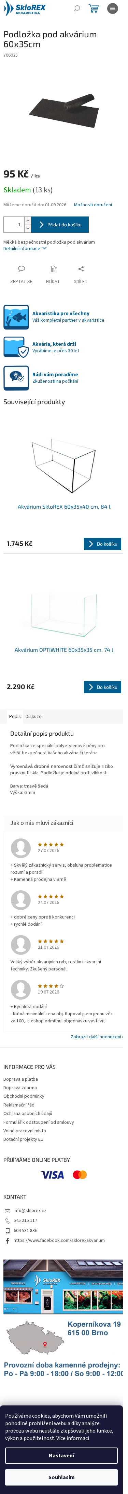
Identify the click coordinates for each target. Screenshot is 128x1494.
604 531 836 (25, 1230)
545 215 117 (25, 1220)
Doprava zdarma (20, 1087)
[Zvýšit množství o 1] (27, 221)
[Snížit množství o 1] (27, 228)
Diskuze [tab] (34, 716)
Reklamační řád (18, 1105)
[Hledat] (77, 8)
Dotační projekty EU (23, 1139)
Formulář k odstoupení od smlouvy (38, 1122)
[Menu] (112, 8)
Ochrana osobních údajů (27, 1113)
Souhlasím (61, 1477)
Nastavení (61, 1455)
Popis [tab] (15, 716)
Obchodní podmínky (23, 1096)
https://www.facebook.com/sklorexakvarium (59, 1240)
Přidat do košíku (64, 224)
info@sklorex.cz (30, 1210)
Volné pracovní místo (24, 1131)
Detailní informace (21, 248)
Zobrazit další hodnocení (96, 1037)
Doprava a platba (20, 1079)
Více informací (72, 1438)
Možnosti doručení (93, 205)
